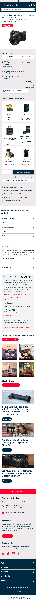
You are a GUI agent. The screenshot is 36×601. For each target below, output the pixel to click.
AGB (17, 592)
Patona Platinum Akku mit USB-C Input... (26, 137)
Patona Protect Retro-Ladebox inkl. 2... (10, 160)
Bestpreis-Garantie (19, 491)
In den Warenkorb (23, 172)
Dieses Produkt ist (18, 180)
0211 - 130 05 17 (13, 505)
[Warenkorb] (34, 5)
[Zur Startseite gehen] (11, 5)
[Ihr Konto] (31, 5)
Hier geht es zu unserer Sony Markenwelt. (15, 294)
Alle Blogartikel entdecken (11, 385)
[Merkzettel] (29, 5)
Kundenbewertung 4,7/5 (25, 1)
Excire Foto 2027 (26, 114)
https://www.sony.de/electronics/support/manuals (16, 327)
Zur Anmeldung (7, 536)
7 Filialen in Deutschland (11, 1)
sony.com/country (8, 315)
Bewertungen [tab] (6, 267)
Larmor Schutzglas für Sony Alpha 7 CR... (10, 139)
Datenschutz (23, 592)
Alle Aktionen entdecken (10, 339)
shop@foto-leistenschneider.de (15, 512)
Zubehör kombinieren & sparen (13, 98)
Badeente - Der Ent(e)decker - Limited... (9, 116)
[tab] (18, 250)
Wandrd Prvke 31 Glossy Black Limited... (26, 161)
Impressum (12, 592)
